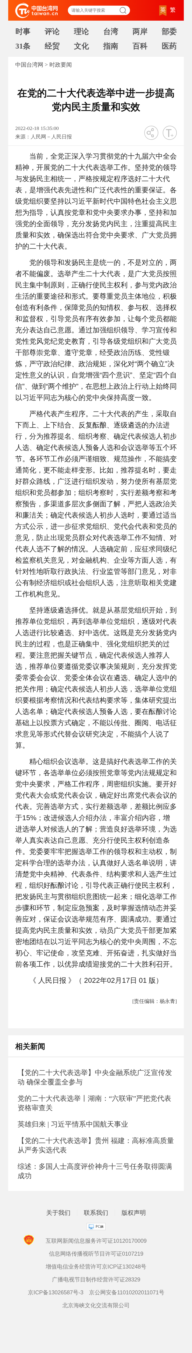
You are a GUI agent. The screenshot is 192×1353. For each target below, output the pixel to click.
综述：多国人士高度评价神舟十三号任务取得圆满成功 (95, 1171)
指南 (110, 46)
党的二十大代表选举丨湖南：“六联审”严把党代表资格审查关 (94, 1103)
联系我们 (96, 1213)
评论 (52, 31)
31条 (22, 46)
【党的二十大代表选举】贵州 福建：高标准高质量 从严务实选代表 (96, 1145)
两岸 (140, 31)
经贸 (52, 46)
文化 (81, 46)
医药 (169, 46)
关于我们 (58, 1213)
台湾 (110, 31)
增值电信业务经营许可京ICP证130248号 (96, 1266)
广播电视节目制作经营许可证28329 (96, 1279)
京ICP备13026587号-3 (55, 1292)
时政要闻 (60, 65)
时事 (22, 31)
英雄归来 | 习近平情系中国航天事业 (73, 1124)
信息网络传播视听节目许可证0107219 (96, 1253)
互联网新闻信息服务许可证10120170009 (96, 1241)
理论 (81, 31)
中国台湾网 (29, 65)
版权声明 (134, 1213)
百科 (140, 46)
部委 (169, 31)
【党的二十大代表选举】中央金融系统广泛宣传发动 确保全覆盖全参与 (95, 1077)
